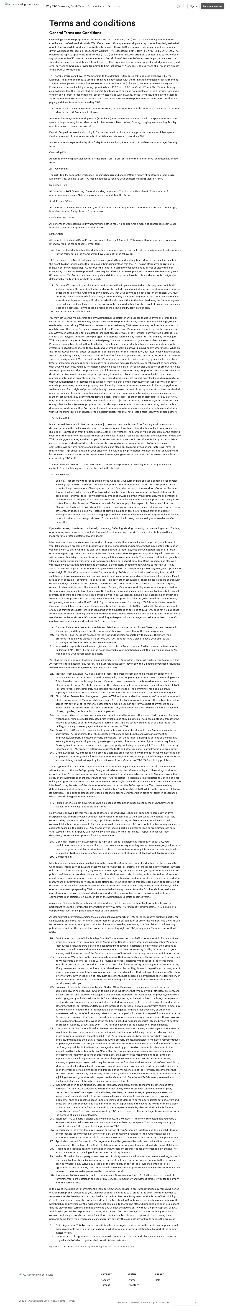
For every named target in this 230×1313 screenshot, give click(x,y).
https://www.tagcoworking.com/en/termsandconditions (103, 1246)
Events (131, 1279)
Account (105, 1279)
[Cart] (178, 6)
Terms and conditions (128, 1302)
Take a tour (114, 6)
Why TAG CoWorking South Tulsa (65, 6)
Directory (133, 1284)
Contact (105, 1284)
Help (157, 1279)
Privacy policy (147, 1302)
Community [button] (94, 6)
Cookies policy (163, 1302)
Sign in (193, 6)
